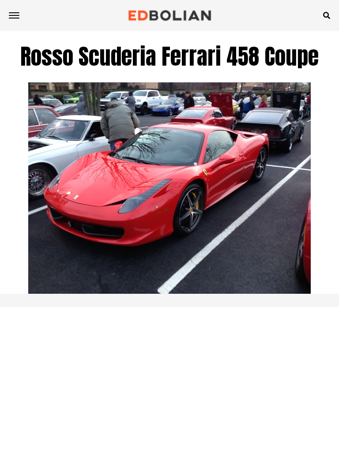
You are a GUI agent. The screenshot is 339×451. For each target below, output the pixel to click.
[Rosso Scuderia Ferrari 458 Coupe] (169, 291)
